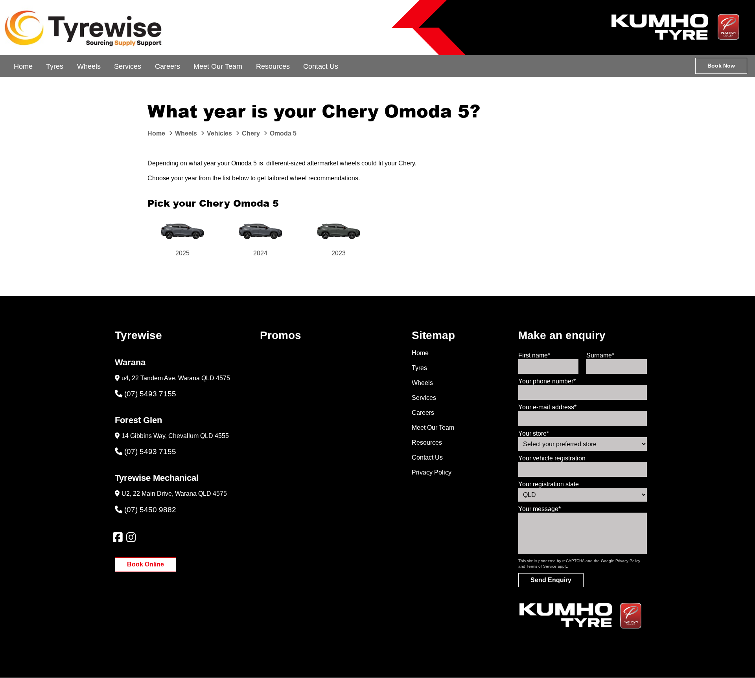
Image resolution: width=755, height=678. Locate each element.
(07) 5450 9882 (150, 510)
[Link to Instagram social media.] (131, 537)
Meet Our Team (217, 66)
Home (23, 66)
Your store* (533, 433)
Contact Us (320, 66)
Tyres (54, 66)
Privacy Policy (431, 472)
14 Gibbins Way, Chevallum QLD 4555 (175, 435)
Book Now (721, 65)
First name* (534, 355)
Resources (273, 66)
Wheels (89, 66)
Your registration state (548, 484)
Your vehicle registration (552, 458)
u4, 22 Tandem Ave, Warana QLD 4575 (176, 378)
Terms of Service (541, 566)
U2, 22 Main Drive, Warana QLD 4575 (174, 493)
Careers (167, 66)
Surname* (600, 355)
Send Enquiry (550, 580)
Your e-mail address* (547, 407)
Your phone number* (547, 381)
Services (127, 66)
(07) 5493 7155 (150, 394)
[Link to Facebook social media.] (117, 537)
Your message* (539, 509)
